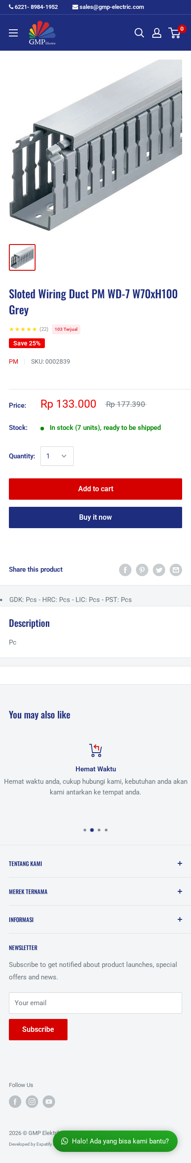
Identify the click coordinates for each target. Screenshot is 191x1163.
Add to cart (95, 489)
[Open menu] (13, 32)
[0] (174, 33)
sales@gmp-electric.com (111, 7)
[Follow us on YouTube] (49, 1101)
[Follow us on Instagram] (32, 1101)
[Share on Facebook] (125, 569)
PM (13, 361)
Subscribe (38, 1029)
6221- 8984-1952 (35, 7)
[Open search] (139, 33)
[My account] (156, 33)
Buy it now (95, 517)
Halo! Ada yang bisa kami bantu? (120, 1141)
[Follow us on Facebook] (15, 1101)
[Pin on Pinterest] (142, 569)
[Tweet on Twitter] (159, 569)
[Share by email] (176, 569)
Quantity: (22, 456)
